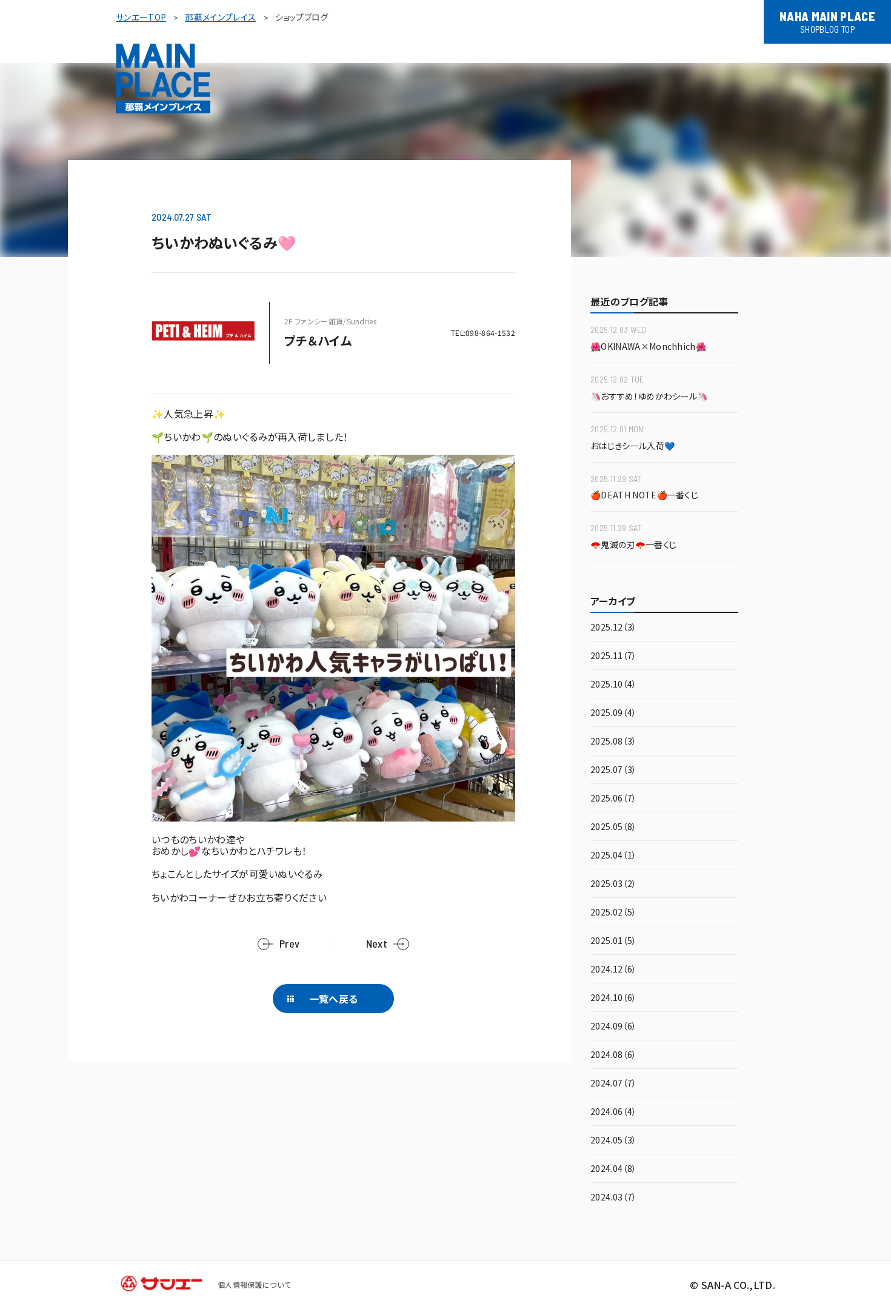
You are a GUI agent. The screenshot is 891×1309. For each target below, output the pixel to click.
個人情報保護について (254, 1284)
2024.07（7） (613, 1084)
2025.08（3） (613, 742)
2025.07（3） (613, 770)
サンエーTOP (141, 17)
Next (376, 943)
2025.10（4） (613, 685)
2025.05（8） (613, 827)
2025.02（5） (613, 913)
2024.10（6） (613, 998)
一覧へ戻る (333, 998)
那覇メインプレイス (220, 17)
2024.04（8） (613, 1169)
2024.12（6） (613, 970)
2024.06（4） (613, 1112)
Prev (289, 943)
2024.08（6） (613, 1055)
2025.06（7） (613, 799)
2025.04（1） (613, 856)
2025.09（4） (613, 713)
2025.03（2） (613, 884)
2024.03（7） (613, 1198)
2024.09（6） (613, 1027)
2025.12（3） (613, 628)
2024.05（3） (613, 1141)
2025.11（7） (613, 656)
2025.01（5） (613, 941)
